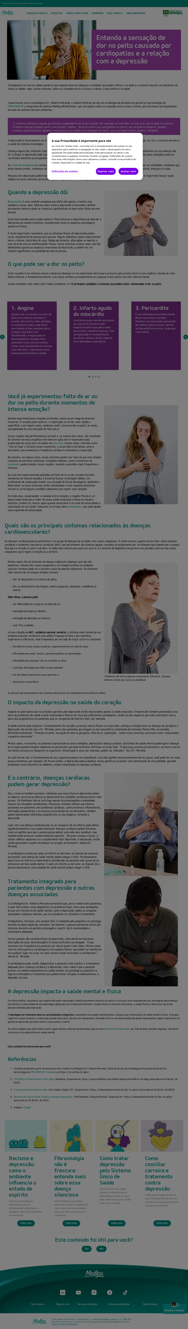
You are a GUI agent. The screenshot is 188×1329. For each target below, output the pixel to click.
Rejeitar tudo (106, 171)
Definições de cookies (65, 171)
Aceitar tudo (128, 171)
